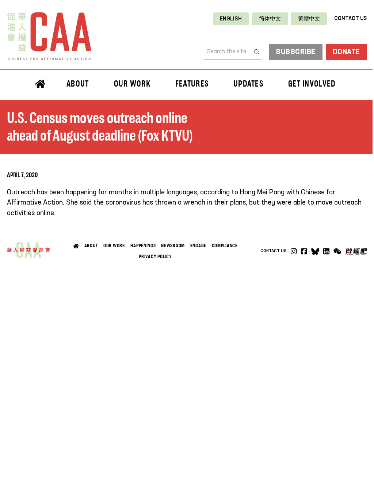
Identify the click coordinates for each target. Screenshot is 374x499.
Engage (198, 245)
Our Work (114, 245)
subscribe (296, 52)
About (91, 245)
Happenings (143, 245)
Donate (346, 52)
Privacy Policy (155, 256)
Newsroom (173, 245)
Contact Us (350, 18)
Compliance (225, 245)
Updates (248, 83)
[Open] (337, 251)
